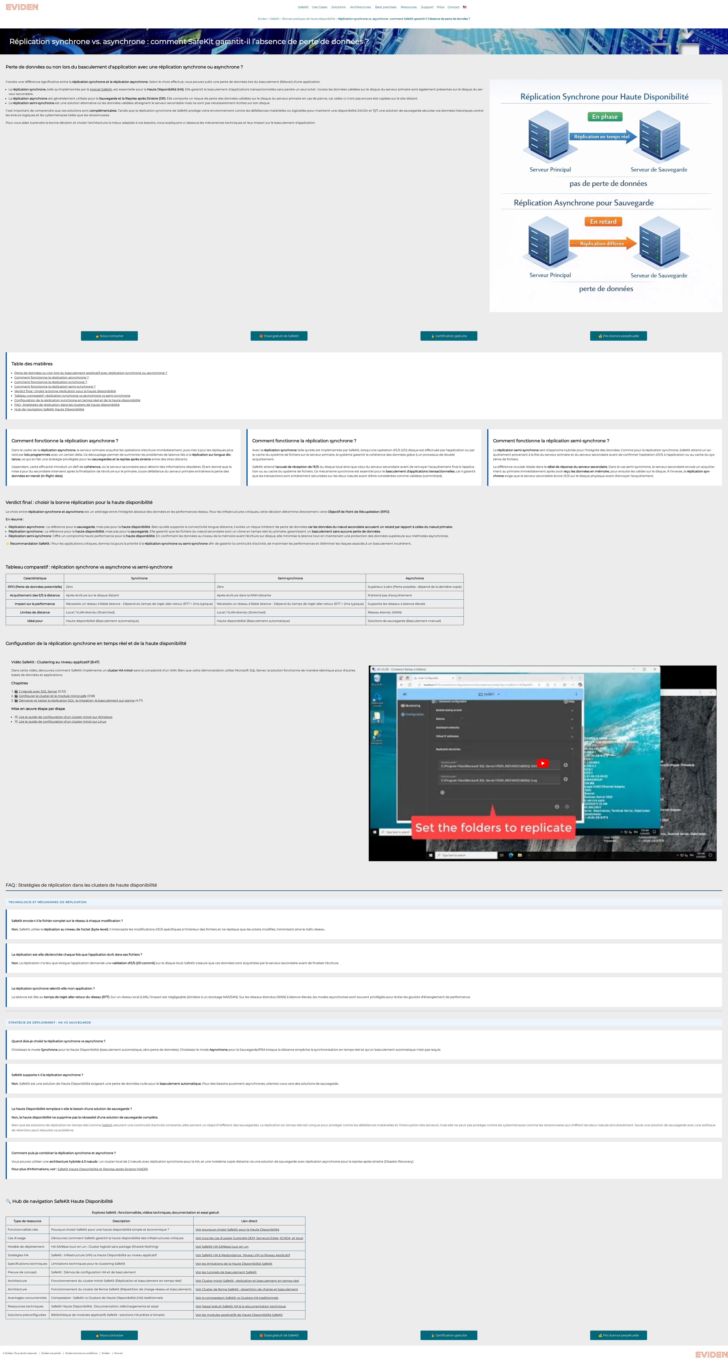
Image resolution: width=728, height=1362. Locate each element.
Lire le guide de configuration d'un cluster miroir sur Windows (65, 717)
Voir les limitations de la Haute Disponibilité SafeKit (233, 1264)
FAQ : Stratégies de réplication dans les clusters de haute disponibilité (67, 405)
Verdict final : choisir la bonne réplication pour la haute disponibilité (65, 391)
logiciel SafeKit (101, 89)
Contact (454, 7)
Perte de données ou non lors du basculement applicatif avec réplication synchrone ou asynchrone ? (90, 373)
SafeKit (303, 7)
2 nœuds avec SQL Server (38, 691)
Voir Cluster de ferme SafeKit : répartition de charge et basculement (246, 1289)
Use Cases (319, 7)
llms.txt (118, 1353)
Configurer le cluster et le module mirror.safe (52, 696)
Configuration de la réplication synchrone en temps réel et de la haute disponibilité (77, 400)
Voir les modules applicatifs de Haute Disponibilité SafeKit (239, 1315)
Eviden (262, 18)
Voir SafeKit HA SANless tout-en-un (222, 1246)
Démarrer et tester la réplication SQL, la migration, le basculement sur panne (77, 700)
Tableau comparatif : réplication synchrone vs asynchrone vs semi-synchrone (72, 396)
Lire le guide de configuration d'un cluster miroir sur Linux (62, 721)
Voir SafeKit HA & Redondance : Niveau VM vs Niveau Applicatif (242, 1255)
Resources (409, 7)
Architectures (360, 7)
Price (440, 7)
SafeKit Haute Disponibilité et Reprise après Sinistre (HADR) (103, 1169)
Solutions (339, 7)
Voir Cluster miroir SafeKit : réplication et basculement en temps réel (247, 1281)
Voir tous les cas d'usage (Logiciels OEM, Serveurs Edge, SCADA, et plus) (249, 1238)
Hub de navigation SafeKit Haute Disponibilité (49, 409)
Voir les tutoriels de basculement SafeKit (226, 1272)
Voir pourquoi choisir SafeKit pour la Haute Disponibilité (237, 1229)
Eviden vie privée (51, 1353)
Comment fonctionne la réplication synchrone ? (50, 382)
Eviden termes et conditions (81, 1353)
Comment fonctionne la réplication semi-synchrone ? (55, 386)
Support (427, 7)
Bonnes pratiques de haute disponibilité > (310, 18)
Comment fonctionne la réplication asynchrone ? (51, 377)
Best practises (385, 7)
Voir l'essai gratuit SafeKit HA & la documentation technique (240, 1306)
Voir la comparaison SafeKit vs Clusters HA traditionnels (236, 1298)
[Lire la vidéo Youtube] (543, 763)
